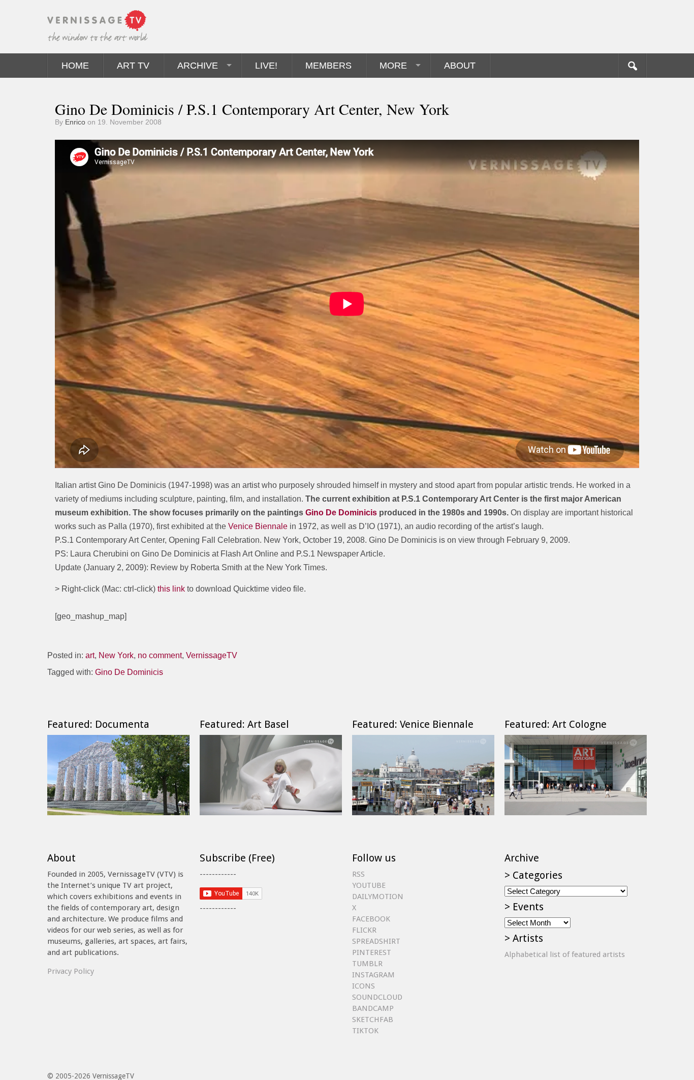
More (393, 65)
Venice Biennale (258, 526)
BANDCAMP (373, 1008)
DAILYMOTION (377, 896)
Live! (266, 65)
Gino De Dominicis (341, 512)
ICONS (363, 986)
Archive (197, 65)
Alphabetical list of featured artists (564, 954)
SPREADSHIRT (376, 941)
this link (171, 588)
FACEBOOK (371, 918)
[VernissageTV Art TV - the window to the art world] (98, 26)
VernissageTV (211, 655)
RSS (358, 874)
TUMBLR (367, 963)
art (89, 655)
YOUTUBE (369, 885)
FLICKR (364, 930)
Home (75, 65)
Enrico (75, 122)
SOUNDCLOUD (377, 997)
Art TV (133, 65)
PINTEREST (371, 952)
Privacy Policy (70, 971)
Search (632, 65)
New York (116, 655)
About (460, 65)
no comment (160, 655)
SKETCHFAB (372, 1019)
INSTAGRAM (373, 974)
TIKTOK (365, 1030)
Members (328, 65)
